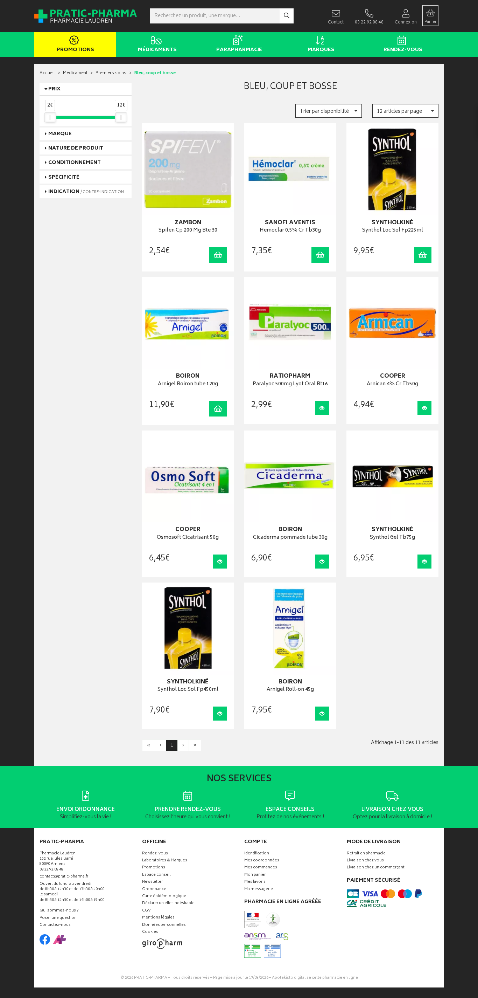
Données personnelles (164, 925)
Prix (54, 89)
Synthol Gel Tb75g (392, 538)
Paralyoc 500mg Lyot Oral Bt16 (290, 384)
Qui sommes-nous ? (59, 911)
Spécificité (63, 177)
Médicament (75, 73)
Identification (256, 854)
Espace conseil (156, 875)
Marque (60, 134)
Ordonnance (154, 890)
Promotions (75, 50)
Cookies (150, 932)
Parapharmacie (239, 50)
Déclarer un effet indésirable (168, 904)
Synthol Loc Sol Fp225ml (392, 231)
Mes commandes (260, 868)
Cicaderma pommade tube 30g (290, 538)
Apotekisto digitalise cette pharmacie (315, 978)
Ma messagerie (258, 890)
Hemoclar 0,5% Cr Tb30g (290, 231)
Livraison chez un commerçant (376, 868)
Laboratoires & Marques (164, 861)
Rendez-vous (403, 50)
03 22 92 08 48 (51, 870)
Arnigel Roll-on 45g (290, 690)
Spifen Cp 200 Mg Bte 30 (188, 231)
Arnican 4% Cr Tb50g (392, 384)
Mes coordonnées (261, 861)
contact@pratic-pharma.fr (64, 877)
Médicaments (157, 50)
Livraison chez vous (365, 861)
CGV (146, 911)
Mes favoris (255, 882)
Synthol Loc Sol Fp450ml (187, 690)
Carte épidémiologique (164, 897)
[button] (328, 111)
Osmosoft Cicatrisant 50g (188, 538)
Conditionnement (74, 162)
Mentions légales (158, 918)
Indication (86, 191)
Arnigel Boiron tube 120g (188, 384)
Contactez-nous (55, 925)
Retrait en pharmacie (366, 854)
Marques (321, 50)
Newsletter (152, 882)
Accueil (47, 73)
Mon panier (255, 875)
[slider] (50, 117)
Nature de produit (75, 148)
